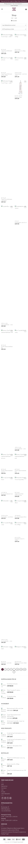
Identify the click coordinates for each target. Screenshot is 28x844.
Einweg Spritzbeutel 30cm (20, 517)
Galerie (22, 828)
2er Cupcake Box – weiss (6, 641)
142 (17, 669)
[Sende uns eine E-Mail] (10, 798)
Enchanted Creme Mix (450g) (19, 539)
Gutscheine (4, 830)
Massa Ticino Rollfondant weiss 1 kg (6, 51)
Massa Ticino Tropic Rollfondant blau (19, 494)
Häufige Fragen (5, 834)
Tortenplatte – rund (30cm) (7, 517)
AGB (2, 784)
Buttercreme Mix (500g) (20, 50)
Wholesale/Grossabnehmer (19, 832)
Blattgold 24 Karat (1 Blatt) (21, 663)
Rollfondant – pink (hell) (6, 663)
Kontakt (3, 792)
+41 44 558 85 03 (5, 811)
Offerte (17, 830)
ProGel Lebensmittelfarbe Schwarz (7, 471)
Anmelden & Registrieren (7, 828)
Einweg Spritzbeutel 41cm (7, 493)
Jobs (2, 790)
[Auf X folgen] (8, 798)
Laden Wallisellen (5, 793)
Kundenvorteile (11, 830)
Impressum (4, 788)
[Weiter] (14, 672)
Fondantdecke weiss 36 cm (21, 222)
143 (21, 669)
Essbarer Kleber (18, 97)
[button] (2, 9)
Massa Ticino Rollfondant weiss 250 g (6, 200)
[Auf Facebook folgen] (2, 798)
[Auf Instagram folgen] (5, 798)
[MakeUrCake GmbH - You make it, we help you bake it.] (14, 9)
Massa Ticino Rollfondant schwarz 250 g (6, 74)
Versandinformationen (6, 832)
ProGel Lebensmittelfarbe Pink (20, 471)
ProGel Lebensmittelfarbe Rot (7, 347)
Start (12, 18)
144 (25, 669)
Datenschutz (4, 786)
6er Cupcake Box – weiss (20, 448)
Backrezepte (17, 828)
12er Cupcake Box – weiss (7, 324)
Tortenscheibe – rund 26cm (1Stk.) (21, 74)
